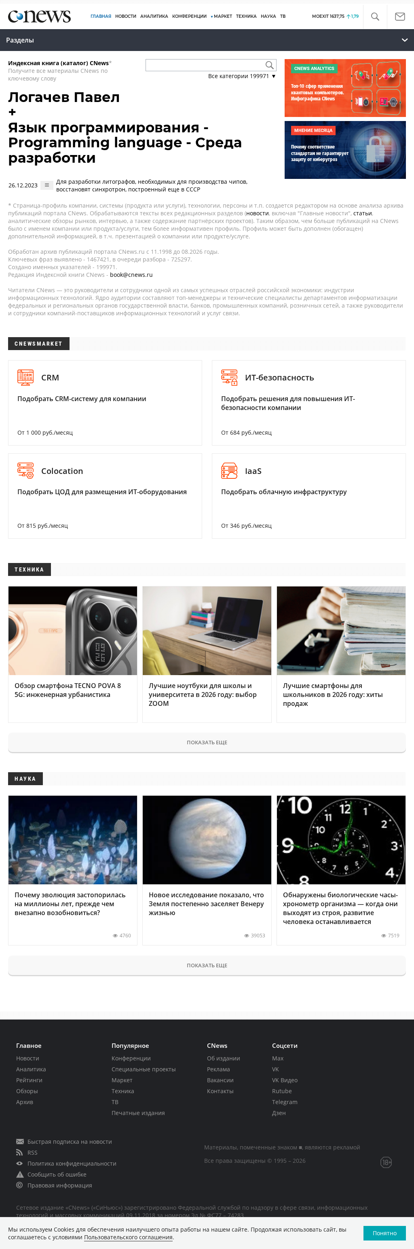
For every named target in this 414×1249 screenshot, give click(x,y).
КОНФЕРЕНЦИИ (189, 16)
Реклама (218, 1069)
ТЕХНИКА (246, 16)
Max (277, 1058)
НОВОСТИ (125, 16)
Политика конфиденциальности (71, 1163)
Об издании (223, 1058)
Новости (27, 1058)
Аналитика (154, 16)
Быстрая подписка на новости (69, 1141)
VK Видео (285, 1080)
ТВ (282, 16)
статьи (362, 213)
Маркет (122, 1080)
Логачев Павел (64, 97)
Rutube (282, 1091)
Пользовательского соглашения (128, 1237)
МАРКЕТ (223, 16)
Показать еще (207, 742)
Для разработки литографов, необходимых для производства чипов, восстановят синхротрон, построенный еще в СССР (151, 185)
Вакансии (220, 1080)
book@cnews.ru (131, 274)
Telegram (285, 1102)
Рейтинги (29, 1080)
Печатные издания (138, 1113)
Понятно (385, 1233)
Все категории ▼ (242, 76)
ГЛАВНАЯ (101, 16)
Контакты (220, 1091)
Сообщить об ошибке (57, 1174)
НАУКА (268, 16)
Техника (123, 1091)
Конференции (131, 1058)
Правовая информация (59, 1185)
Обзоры (27, 1091)
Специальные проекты (144, 1069)
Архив (24, 1102)
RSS (32, 1152)
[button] (375, 17)
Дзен (279, 1113)
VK (275, 1069)
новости (257, 213)
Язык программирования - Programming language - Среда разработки (125, 142)
